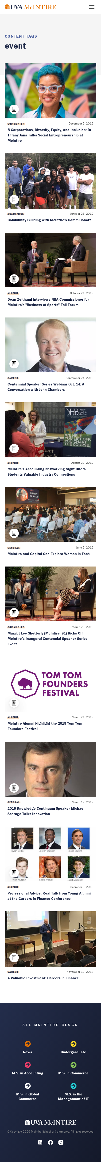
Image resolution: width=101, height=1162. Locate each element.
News (27, 1052)
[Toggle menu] (91, 7)
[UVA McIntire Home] (50, 1123)
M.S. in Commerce (73, 1073)
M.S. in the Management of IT (73, 1096)
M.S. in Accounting (27, 1073)
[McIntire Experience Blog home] (30, 6)
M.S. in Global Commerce (27, 1096)
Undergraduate (73, 1052)
